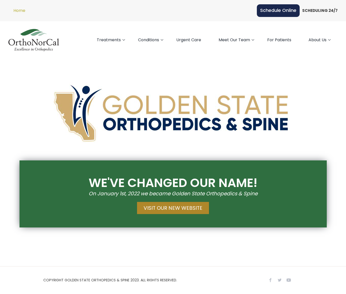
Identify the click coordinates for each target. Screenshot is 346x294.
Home (19, 10)
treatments (109, 40)
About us (317, 40)
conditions (148, 40)
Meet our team (234, 40)
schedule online (278, 10)
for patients (279, 40)
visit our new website (173, 208)
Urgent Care (188, 40)
